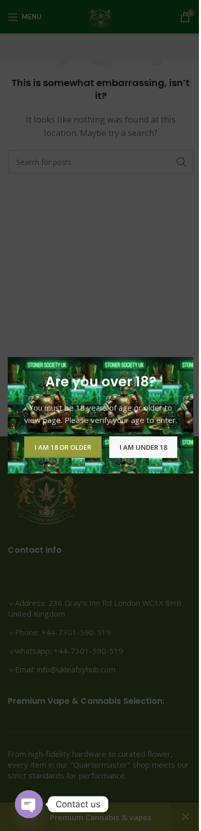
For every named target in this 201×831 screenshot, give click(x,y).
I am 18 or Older (63, 447)
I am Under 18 (143, 447)
